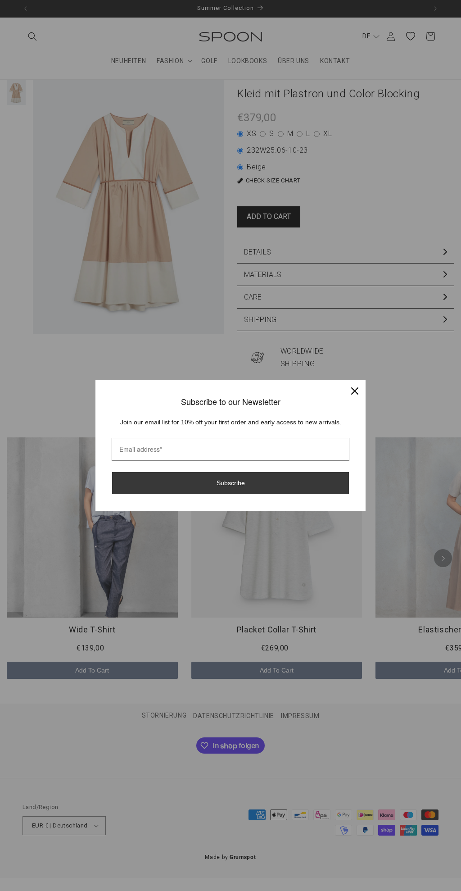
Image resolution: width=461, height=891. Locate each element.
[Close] (355, 391)
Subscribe (231, 482)
